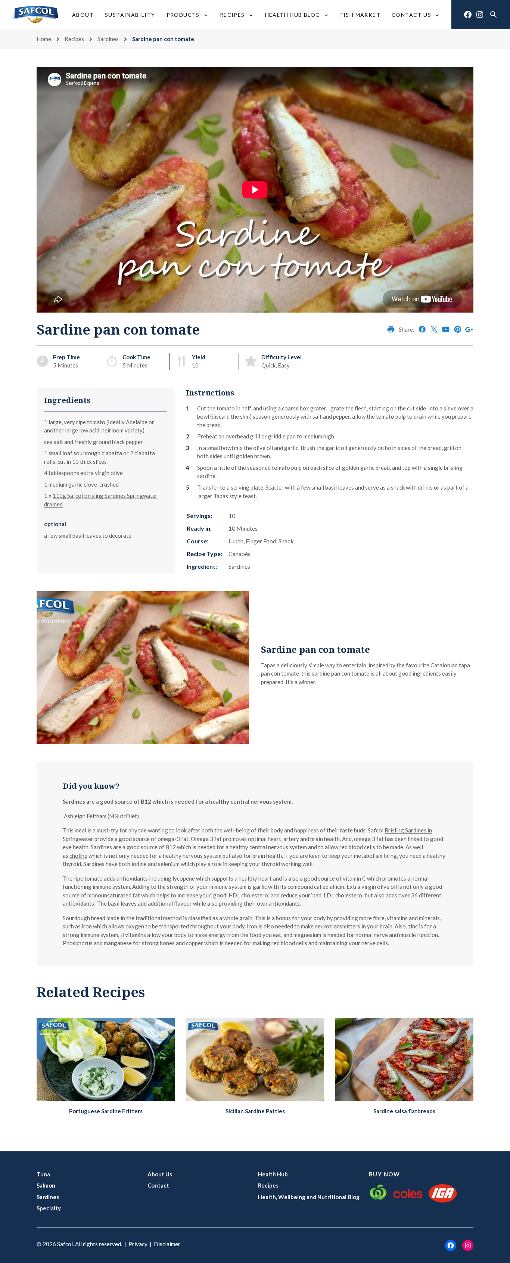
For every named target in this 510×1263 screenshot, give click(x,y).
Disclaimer (167, 1244)
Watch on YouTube (446, 329)
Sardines (108, 38)
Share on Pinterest (458, 329)
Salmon (46, 1185)
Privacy (137, 1244)
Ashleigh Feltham (84, 816)
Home (44, 38)
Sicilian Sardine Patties (255, 1111)
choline (78, 855)
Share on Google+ (469, 329)
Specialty (49, 1208)
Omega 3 (202, 838)
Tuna (43, 1174)
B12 (170, 847)
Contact (158, 1185)
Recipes (74, 38)
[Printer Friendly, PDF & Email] (391, 329)
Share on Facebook (422, 329)
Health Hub (273, 1174)
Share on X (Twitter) (434, 329)
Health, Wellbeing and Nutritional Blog (309, 1197)
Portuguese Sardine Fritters (106, 1111)
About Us (159, 1174)
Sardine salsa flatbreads (404, 1111)
